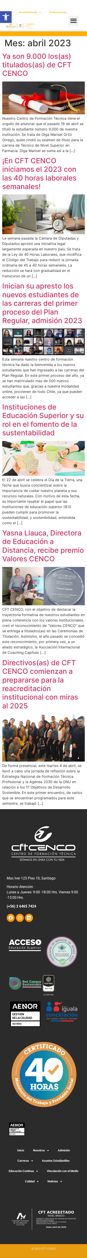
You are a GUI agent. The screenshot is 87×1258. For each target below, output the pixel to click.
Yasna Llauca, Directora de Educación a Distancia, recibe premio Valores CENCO (43, 546)
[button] (6, 17)
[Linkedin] (29, 918)
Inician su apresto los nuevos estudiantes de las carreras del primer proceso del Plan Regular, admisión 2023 (42, 303)
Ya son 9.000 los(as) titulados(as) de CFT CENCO (37, 65)
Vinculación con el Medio (62, 1171)
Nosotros (39, 1150)
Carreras (23, 1160)
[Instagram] (20, 918)
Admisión (64, 1150)
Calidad (30, 1181)
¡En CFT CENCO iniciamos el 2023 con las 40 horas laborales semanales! (39, 173)
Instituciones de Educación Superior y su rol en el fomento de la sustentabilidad (43, 420)
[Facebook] (11, 918)
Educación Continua (21, 1171)
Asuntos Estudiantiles (56, 1160)
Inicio (20, 1150)
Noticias (53, 1181)
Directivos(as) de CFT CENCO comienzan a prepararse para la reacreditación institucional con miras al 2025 (40, 684)
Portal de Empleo (58, 12)
